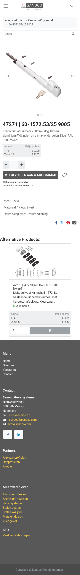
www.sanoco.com (19, 424)
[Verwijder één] (6, 165)
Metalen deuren (13, 516)
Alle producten (14, 20)
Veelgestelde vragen (16, 535)
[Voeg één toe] (21, 165)
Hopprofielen (11, 462)
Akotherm (9, 466)
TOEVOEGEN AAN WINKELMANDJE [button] (33, 175)
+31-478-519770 (20, 415)
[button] (71, 6)
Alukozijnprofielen (14, 457)
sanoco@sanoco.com (23, 419)
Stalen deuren (12, 507)
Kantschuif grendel (40, 20)
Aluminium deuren (14, 494)
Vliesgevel (10, 521)
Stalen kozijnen (13, 512)
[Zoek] (73, 33)
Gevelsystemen (13, 503)
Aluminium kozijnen (15, 499)
